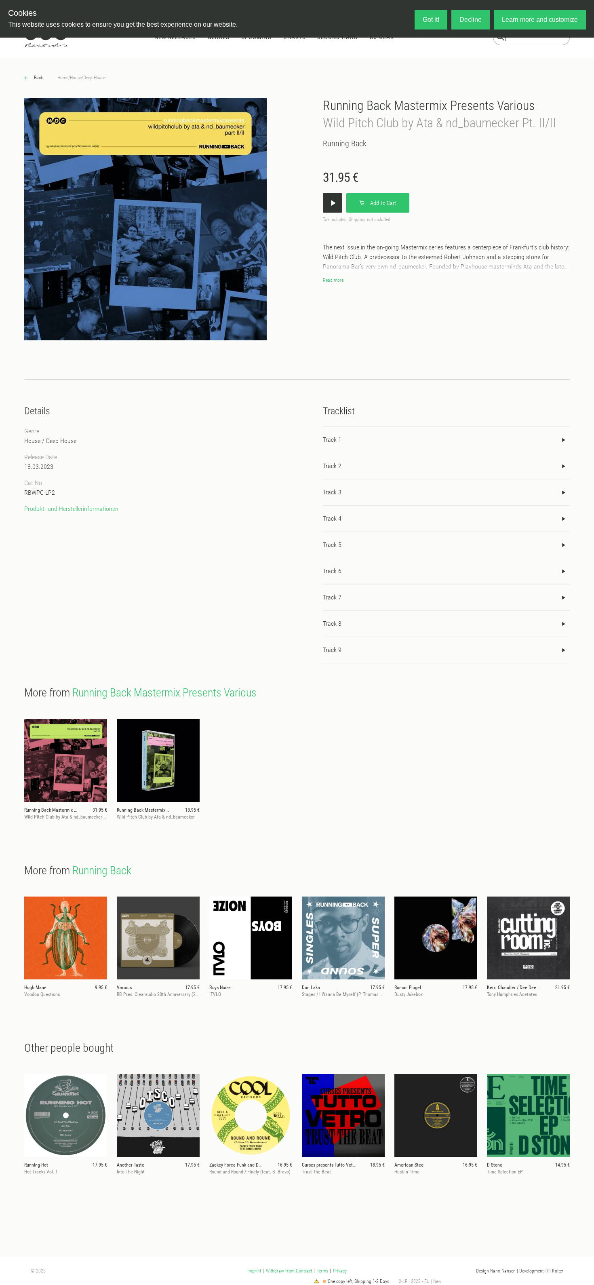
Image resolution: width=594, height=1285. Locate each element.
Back (38, 77)
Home (62, 77)
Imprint (254, 1271)
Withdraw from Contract (289, 1271)
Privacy (340, 1271)
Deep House (94, 77)
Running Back (345, 143)
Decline (470, 19)
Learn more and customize (540, 19)
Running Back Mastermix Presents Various (429, 105)
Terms (322, 1271)
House (76, 77)
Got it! (431, 19)
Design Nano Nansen (496, 1271)
